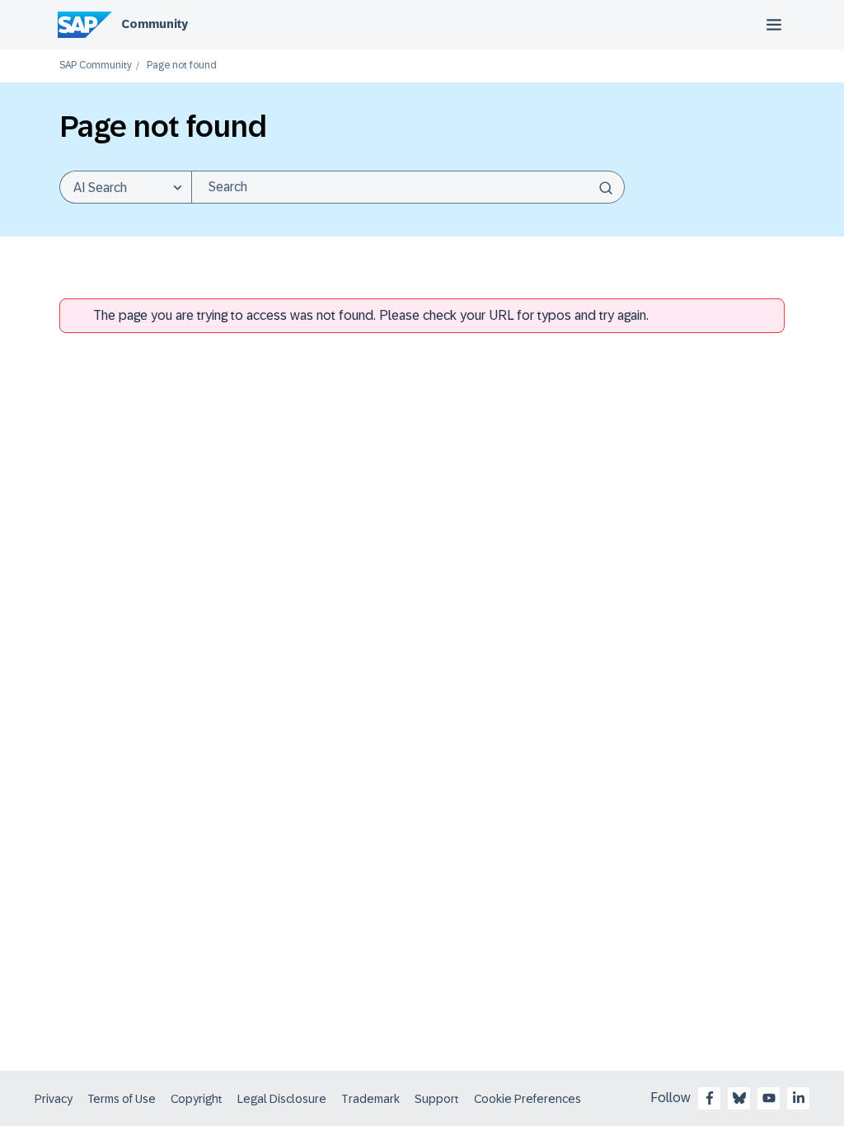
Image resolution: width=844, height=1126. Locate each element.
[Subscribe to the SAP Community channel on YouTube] (769, 1098)
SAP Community (95, 65)
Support (437, 1098)
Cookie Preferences (527, 1098)
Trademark (370, 1098)
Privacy (54, 1098)
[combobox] (408, 187)
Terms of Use (121, 1098)
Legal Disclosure (281, 1098)
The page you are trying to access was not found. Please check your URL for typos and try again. (371, 315)
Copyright (197, 1098)
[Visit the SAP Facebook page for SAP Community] (709, 1098)
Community (154, 23)
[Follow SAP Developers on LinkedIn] (798, 1098)
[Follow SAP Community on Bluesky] (739, 1098)
